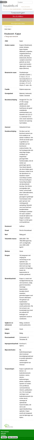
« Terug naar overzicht (11, 36)
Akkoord (4, 437)
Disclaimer (27, 6)
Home (22, 6)
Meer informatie (13, 437)
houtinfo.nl (10, 6)
